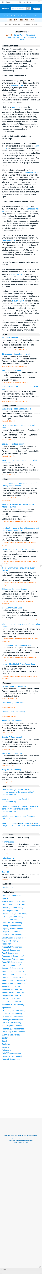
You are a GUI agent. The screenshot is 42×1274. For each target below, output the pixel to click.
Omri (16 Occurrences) (11, 1002)
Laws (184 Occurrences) (12, 895)
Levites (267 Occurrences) (13, 1017)
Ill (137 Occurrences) (10, 920)
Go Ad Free (4, 1269)
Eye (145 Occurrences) (11, 1023)
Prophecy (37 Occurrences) (13, 1029)
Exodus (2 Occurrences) (12, 1056)
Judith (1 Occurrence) (11, 1035)
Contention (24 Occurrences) (14, 974)
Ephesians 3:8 (8, 858)
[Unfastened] (2, 570)
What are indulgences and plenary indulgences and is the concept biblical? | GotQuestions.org (18, 792)
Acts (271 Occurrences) (11, 1053)
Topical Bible (20, 826)
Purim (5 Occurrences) (11, 950)
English (5, 1038)
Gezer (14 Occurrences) (12, 1014)
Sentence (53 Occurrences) (13, 992)
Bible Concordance (10, 823)
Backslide (6, 1044)
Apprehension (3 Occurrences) (14, 983)
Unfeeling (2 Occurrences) (12, 911)
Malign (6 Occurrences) (11, 941)
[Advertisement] (23, 1103)
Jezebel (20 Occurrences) (12, 917)
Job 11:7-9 (16, 107)
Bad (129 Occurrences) (11, 965)
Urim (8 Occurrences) (11, 998)
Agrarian (5, 898)
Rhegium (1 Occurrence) (12, 932)
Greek (8, 37)
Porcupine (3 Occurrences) (13, 956)
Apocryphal (6, 1008)
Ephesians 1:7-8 (8, 240)
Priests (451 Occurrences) (12, 1020)
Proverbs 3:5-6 (18, 301)
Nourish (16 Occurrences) (12, 907)
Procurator (6, 944)
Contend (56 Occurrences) (13, 971)
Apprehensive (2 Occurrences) (14, 980)
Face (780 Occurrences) (12, 923)
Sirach (4, 1041)
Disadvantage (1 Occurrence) (14, 938)
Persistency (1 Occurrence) (13, 959)
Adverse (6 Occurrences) (12, 989)
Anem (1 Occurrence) (11, 1059)
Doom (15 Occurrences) (12, 935)
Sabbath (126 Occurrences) (13, 901)
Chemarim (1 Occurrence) (12, 977)
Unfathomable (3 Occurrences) (14, 914)
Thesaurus (30, 35)
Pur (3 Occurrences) (10, 953)
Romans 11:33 (17, 85)
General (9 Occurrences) (12, 1026)
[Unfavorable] (39, 570)
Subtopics (32, 37)
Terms (21, 40)
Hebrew (16, 37)
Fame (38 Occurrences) (11, 926)
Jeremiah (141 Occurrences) (13, 1032)
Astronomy (6, 1050)
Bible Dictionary (25, 823)
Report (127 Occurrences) (12, 929)
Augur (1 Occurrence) (11, 986)
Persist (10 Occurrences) (12, 947)
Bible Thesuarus (33, 826)
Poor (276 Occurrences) (12, 962)
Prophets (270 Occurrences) (13, 1011)
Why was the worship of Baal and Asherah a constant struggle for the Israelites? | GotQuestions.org (20, 808)
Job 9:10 (5, 872)
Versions (5, 1047)
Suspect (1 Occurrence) (11, 995)
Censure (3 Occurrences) (12, 968)
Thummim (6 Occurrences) (13, 1005)
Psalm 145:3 (16, 274)
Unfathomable (7, 887)
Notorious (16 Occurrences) (13, 904)
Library (23, 37)
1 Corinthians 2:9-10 (30, 172)
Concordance (19, 35)
